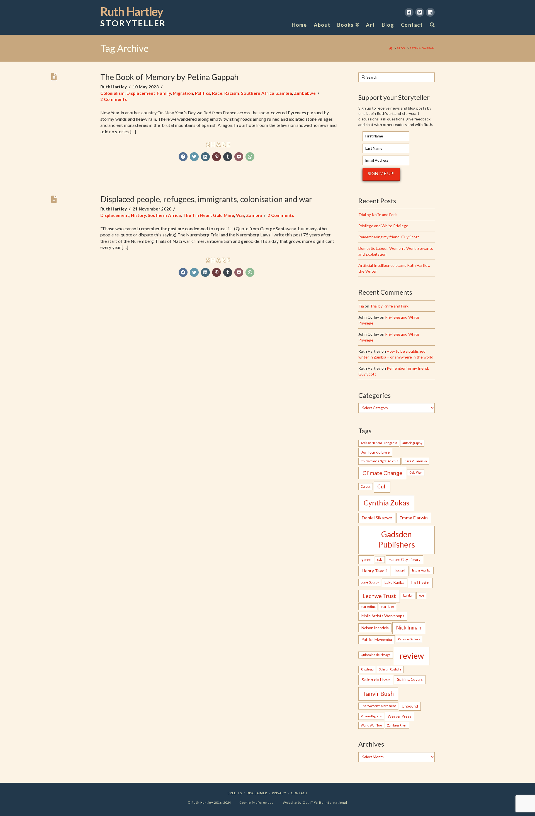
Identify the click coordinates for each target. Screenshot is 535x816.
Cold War (416, 472)
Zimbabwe (305, 93)
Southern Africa (257, 93)
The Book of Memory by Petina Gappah (169, 77)
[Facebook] (409, 12)
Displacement (141, 93)
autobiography (412, 443)
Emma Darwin (414, 517)
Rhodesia (367, 669)
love (421, 595)
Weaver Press (399, 716)
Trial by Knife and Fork (377, 214)
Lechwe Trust (379, 595)
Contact (299, 793)
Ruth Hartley (133, 17)
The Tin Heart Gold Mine (208, 215)
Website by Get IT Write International (315, 802)
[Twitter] (419, 12)
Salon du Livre (376, 679)
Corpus (366, 486)
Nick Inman (408, 627)
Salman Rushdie (390, 669)
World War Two (371, 725)
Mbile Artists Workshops (382, 615)
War (240, 215)
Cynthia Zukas (386, 502)
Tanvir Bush (378, 693)
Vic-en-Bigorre (371, 716)
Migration (183, 93)
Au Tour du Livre (375, 452)
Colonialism (112, 93)
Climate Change (382, 472)
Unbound (410, 706)
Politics (202, 93)
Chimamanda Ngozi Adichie (379, 461)
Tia (361, 306)
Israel (399, 570)
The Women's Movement (378, 706)
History (138, 215)
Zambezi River (397, 725)
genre (366, 559)
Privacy (279, 793)
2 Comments (113, 99)
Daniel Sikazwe (377, 517)
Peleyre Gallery (409, 639)
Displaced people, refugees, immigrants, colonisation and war (206, 199)
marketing (368, 606)
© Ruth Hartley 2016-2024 (209, 802)
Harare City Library (404, 559)
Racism (231, 93)
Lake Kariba (394, 582)
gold (380, 559)
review (412, 655)
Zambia (284, 93)
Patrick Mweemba (376, 639)
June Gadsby (370, 582)
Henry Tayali (374, 570)
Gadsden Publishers (396, 539)
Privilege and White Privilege (383, 225)
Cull (381, 486)
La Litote (420, 582)
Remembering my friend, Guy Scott (388, 236)
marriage (387, 606)
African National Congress (379, 443)
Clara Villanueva (415, 461)
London (408, 595)
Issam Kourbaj (421, 570)
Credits (234, 793)
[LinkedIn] (430, 12)
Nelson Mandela (375, 627)
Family (164, 93)
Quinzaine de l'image (376, 655)
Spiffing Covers (410, 679)
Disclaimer (257, 793)
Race (217, 93)
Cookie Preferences (256, 802)
